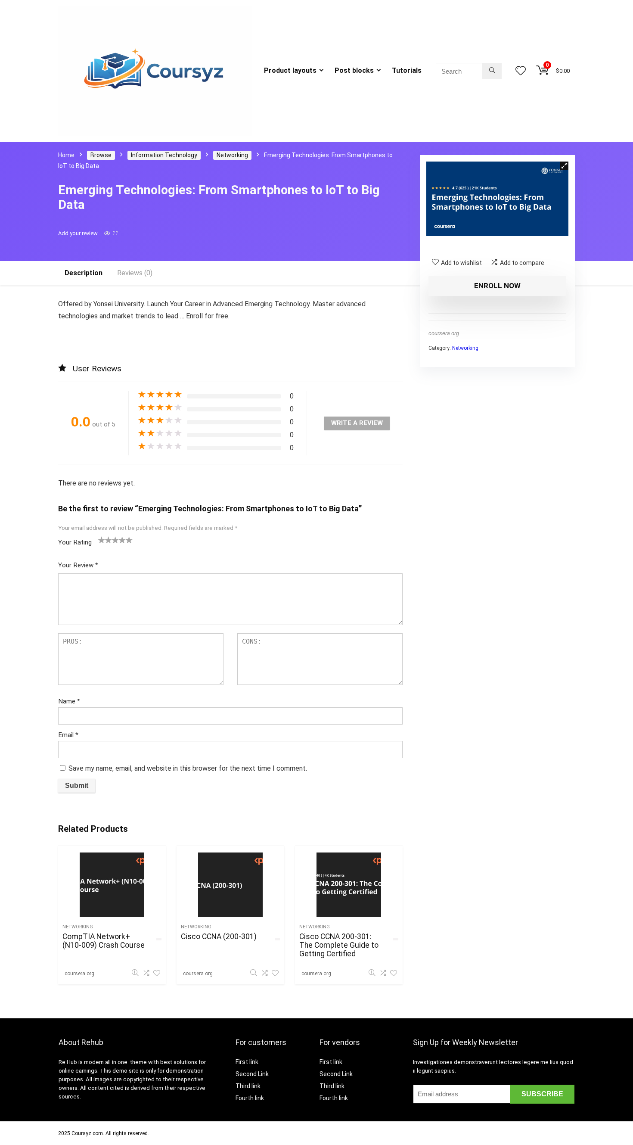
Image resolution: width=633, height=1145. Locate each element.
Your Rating (75, 542)
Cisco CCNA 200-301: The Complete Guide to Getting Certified (339, 945)
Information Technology (164, 155)
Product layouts (290, 70)
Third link (248, 1086)
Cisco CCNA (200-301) (219, 936)
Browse (101, 155)
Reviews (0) (134, 273)
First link (247, 1061)
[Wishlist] (520, 71)
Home (66, 155)
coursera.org (443, 333)
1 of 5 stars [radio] (101, 539)
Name (69, 701)
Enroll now (497, 285)
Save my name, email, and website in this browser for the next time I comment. (187, 768)
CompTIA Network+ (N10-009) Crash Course (103, 940)
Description (83, 273)
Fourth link (250, 1098)
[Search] (492, 71)
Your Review (78, 565)
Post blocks (354, 70)
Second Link (252, 1073)
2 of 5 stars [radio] (105, 539)
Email (68, 735)
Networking (232, 155)
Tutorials (407, 70)
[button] (564, 166)
